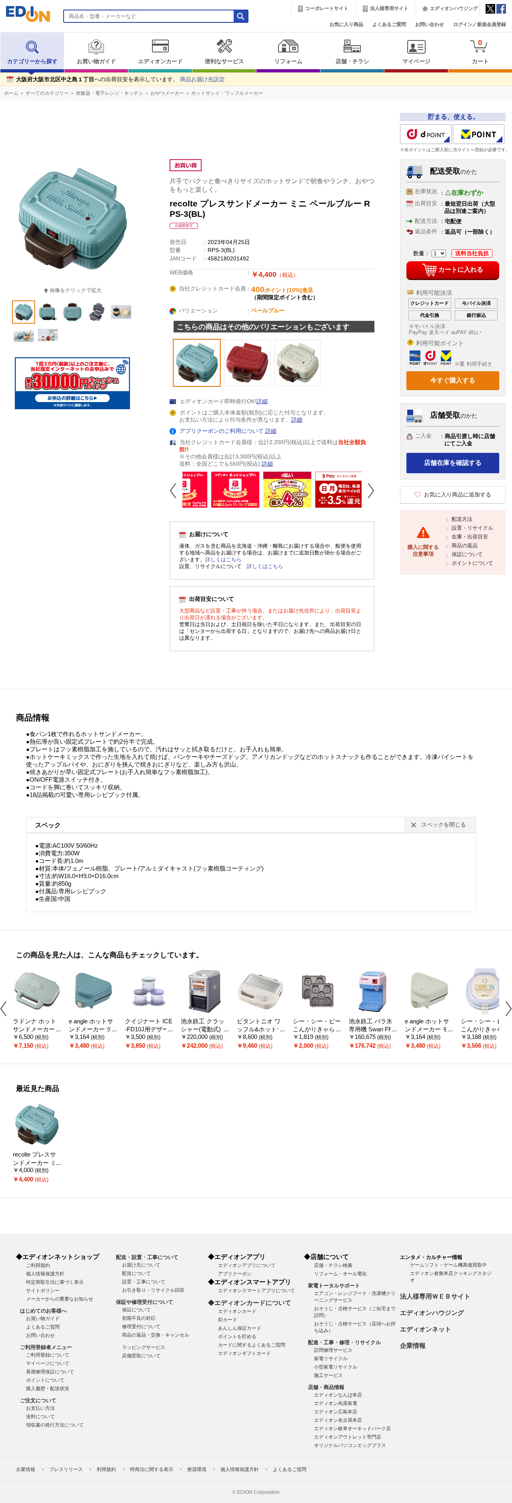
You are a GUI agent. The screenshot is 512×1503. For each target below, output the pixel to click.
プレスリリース (66, 1469)
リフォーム (288, 61)
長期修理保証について (50, 1372)
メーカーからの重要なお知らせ (59, 1299)
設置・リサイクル (472, 528)
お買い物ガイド (96, 61)
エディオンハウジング (454, 8)
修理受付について (141, 1326)
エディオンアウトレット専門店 (347, 1437)
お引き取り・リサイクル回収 (153, 1290)
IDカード (227, 1320)
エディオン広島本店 (335, 1412)
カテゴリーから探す (32, 61)
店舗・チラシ (352, 61)
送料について (40, 1416)
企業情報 (413, 1345)
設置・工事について (143, 1282)
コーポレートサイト (326, 8)
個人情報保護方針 (45, 1274)
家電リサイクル (331, 1358)
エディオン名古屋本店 (338, 1420)
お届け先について (141, 1265)
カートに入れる (460, 269)
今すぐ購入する (452, 380)
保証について (467, 554)
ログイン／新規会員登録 (479, 24)
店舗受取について (141, 1356)
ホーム (11, 93)
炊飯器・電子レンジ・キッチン (109, 93)
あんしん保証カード (239, 1328)
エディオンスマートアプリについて (256, 1290)
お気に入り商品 (346, 24)
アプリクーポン (235, 1274)
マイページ (416, 61)
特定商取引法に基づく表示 (55, 1282)
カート (480, 51)
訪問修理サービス (333, 1350)
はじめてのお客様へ (43, 1311)
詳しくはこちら (223, 559)
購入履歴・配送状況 (47, 1388)
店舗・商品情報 (326, 1387)
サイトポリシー (43, 1290)
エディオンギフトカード (244, 1353)
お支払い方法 (40, 1408)
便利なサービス (224, 61)
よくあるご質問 (389, 24)
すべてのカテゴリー (47, 93)
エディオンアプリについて (247, 1265)
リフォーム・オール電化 (340, 1274)
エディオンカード (160, 61)
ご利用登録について (47, 1355)
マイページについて (47, 1363)
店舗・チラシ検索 (333, 1265)
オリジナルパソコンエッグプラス (350, 1445)
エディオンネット (425, 1329)
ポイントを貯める (237, 1336)
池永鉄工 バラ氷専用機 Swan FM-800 (372, 1029)
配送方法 (462, 519)
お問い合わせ (429, 24)
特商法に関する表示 (151, 1469)
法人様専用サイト (389, 8)
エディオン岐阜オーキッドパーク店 (352, 1428)
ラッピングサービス (143, 1347)
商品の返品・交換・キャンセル (155, 1335)
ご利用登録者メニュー (46, 1347)
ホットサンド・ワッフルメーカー (227, 93)
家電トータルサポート (334, 1286)
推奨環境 (196, 1469)
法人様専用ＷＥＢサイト (435, 1296)
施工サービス (328, 1375)
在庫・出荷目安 (470, 537)
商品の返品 (465, 545)
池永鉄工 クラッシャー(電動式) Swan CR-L (203, 1029)
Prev (176, 490)
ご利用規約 (38, 1265)
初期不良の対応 (139, 1318)
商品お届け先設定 (202, 79)
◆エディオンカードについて (249, 1302)
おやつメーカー (167, 93)
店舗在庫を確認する (453, 462)
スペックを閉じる (443, 825)
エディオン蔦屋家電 (335, 1403)
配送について (136, 1273)
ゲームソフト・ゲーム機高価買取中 (448, 1265)
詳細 (262, 401)
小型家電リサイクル (335, 1367)
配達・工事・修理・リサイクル (344, 1342)
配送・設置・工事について (147, 1257)
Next (368, 490)
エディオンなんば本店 (338, 1395)
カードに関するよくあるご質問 (251, 1345)
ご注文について (38, 1400)
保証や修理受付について (144, 1302)
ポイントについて (472, 563)
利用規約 (106, 1469)
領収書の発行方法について (55, 1425)
